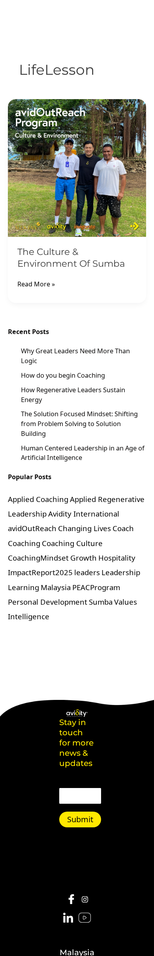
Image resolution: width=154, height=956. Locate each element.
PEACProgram (96, 587)
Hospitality (116, 558)
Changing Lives (84, 528)
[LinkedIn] (68, 918)
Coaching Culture (72, 543)
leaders (87, 572)
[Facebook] (71, 899)
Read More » (36, 283)
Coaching (24, 543)
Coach (123, 528)
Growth (83, 558)
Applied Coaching (38, 499)
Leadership (120, 572)
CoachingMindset (38, 558)
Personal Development (47, 602)
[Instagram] (85, 899)
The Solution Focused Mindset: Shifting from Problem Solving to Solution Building (79, 423)
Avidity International (83, 514)
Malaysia (56, 587)
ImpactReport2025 (40, 572)
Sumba (101, 602)
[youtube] (85, 918)
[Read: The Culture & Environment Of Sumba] (77, 168)
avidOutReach (32, 528)
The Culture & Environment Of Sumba (71, 257)
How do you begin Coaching (63, 375)
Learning (23, 587)
